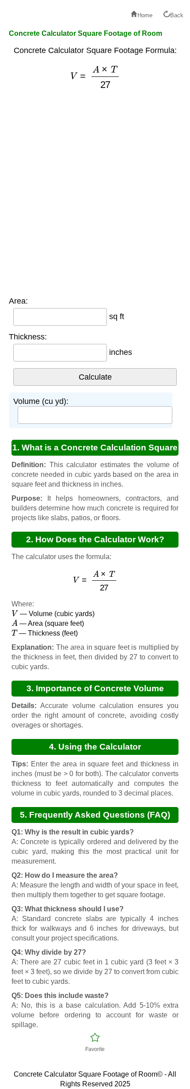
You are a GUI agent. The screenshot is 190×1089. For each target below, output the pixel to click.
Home (144, 15)
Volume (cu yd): (40, 401)
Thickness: (28, 336)
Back (176, 15)
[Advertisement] (95, 193)
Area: (18, 301)
